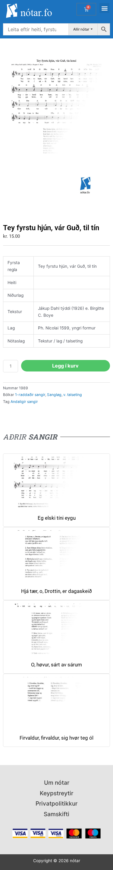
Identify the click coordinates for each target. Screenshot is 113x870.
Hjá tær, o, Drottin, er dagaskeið (56, 591)
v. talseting (72, 394)
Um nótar (56, 782)
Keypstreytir (56, 793)
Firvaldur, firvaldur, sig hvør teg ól (56, 738)
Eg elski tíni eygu (57, 518)
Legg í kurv (65, 366)
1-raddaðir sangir (30, 394)
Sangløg (54, 394)
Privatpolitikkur (56, 803)
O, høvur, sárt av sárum (56, 665)
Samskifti (56, 814)
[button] (104, 8)
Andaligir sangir (24, 401)
